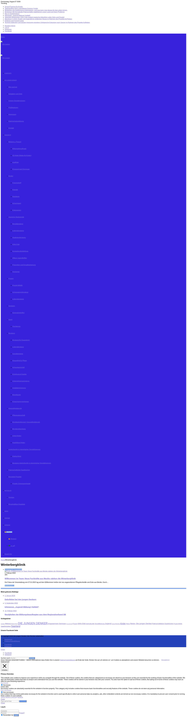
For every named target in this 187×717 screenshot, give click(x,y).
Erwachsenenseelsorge (20, 401)
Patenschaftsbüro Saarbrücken (19, 470)
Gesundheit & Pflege (19, 360)
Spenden (7, 525)
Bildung (8, 624)
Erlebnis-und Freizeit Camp (14, 21)
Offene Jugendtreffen (19, 258)
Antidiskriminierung (19, 388)
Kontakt (11, 128)
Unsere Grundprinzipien (17, 101)
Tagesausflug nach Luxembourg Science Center (21, 8)
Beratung (12, 333)
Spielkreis (15, 196)
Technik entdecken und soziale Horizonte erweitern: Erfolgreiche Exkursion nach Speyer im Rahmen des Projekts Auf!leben (47, 22)
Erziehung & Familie (19, 374)
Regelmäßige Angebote (17, 504)
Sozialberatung (17, 354)
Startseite (8, 73)
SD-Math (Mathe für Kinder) (21, 155)
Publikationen (13, 107)
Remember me (8, 715)
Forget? (22, 713)
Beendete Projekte (15, 477)
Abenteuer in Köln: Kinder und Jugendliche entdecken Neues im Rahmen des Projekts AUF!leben (38, 19)
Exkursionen (16, 210)
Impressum (12, 114)
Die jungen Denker (11, 80)
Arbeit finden (16, 436)
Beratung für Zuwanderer (21, 340)
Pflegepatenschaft (18, 415)
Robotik (15, 190)
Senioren (12, 306)
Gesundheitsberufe (15, 408)
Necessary (7, 685)
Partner (7, 518)
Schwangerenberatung (20, 292)
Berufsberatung (17, 224)
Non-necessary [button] (6, 690)
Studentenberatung (19, 237)
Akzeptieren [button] (165, 660)
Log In (16, 715)
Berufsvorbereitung (19, 429)
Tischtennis (16, 326)
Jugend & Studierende (16, 217)
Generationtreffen (18, 313)
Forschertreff (16, 183)
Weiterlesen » (9, 585)
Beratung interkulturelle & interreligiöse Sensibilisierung (31, 463)
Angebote (8, 135)
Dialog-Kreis (16, 456)
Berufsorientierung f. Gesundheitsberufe (26, 422)
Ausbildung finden (18, 442)
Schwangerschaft (18, 367)
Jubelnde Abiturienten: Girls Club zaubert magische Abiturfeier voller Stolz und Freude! (34, 17)
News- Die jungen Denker (141, 623)
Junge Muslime (116, 623)
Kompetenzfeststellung (20, 251)
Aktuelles (8, 490)
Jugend (108, 624)
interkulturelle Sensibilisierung (95, 624)
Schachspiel (16, 203)
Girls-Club (15, 244)
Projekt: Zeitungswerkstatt (21, 483)
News (6, 511)
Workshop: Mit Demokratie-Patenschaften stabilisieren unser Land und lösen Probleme (35, 12)
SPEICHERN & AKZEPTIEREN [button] (12, 697)
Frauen (11, 278)
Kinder (11, 176)
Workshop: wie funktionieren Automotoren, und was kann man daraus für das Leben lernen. (36, 10)
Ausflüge (15, 162)
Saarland (15, 626)
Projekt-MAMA (17, 285)
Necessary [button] (4, 683)
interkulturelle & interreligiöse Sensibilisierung (24, 449)
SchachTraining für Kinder (14, 7)
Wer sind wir (13, 87)
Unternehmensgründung (20, 381)
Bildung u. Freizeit (15, 142)
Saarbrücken (6, 626)
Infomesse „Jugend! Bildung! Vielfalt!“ (17, 15)
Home (3, 560)
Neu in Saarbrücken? (12, 14)
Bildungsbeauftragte (19, 149)
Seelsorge (16, 272)
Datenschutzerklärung (16, 121)
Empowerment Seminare (21, 169)
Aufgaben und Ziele (15, 94)
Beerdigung (16, 395)
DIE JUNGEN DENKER (33, 623)
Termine (11, 497)
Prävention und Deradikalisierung (24, 265)
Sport (10, 319)
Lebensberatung (18, 231)
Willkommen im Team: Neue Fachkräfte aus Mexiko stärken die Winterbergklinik (40, 579)
